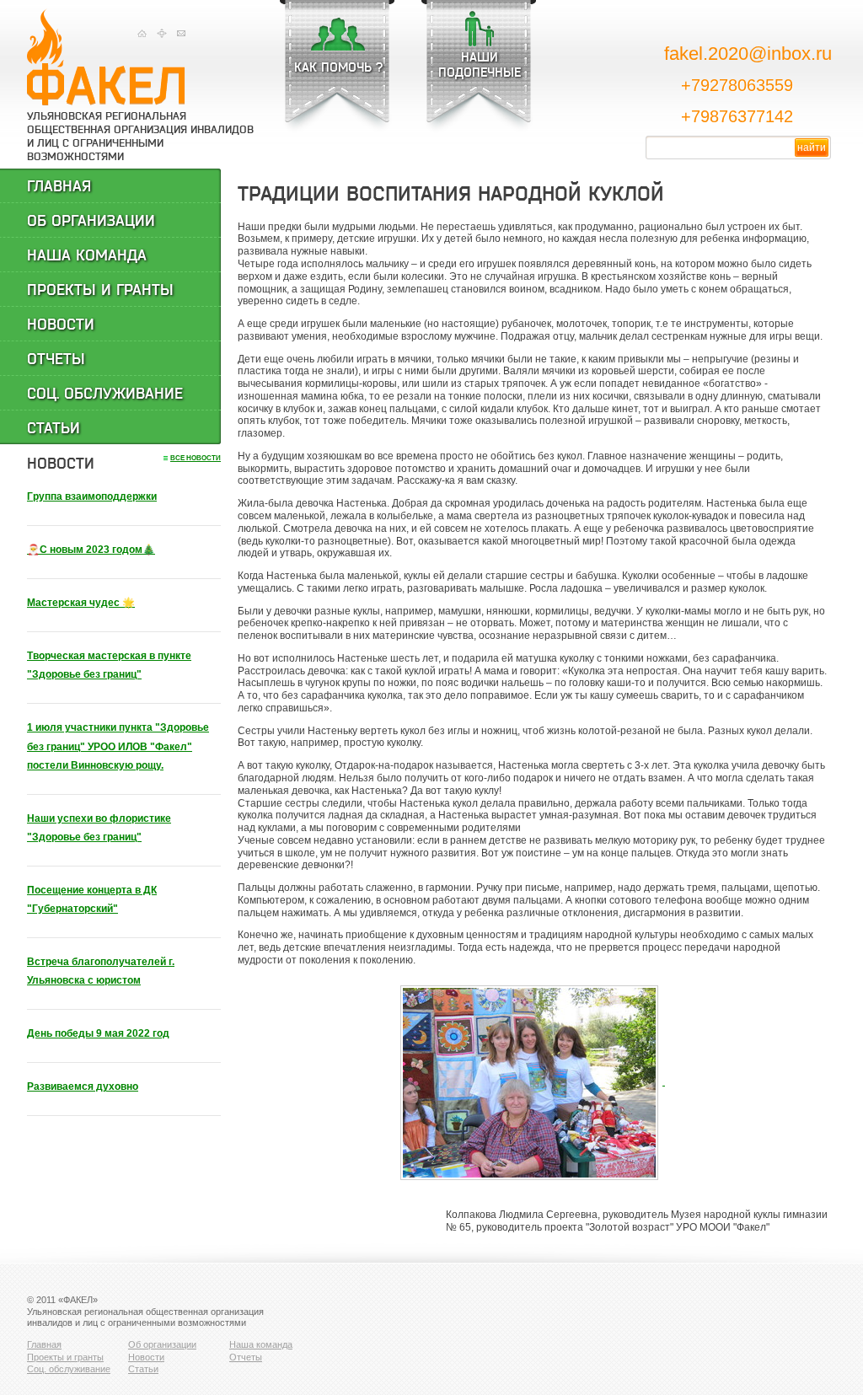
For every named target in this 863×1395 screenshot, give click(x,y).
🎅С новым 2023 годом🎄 (91, 549)
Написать (181, 33)
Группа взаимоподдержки (92, 496)
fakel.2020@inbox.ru (748, 53)
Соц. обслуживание (105, 394)
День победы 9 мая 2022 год (98, 1033)
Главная (142, 33)
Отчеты (56, 359)
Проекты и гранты (100, 290)
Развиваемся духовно (82, 1086)
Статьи (53, 428)
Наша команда (87, 255)
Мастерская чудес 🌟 (81, 603)
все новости (195, 458)
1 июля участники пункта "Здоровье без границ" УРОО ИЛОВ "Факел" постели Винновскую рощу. (118, 746)
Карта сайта (161, 33)
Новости (60, 324)
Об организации (91, 221)
